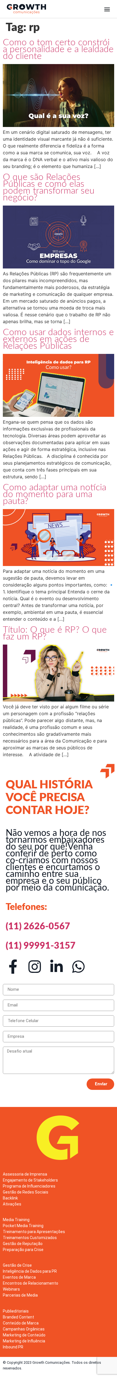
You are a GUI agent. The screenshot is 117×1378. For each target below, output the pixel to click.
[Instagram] (35, 966)
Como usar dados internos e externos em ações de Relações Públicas (58, 339)
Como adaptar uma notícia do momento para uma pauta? (54, 494)
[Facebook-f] (13, 966)
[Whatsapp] (78, 966)
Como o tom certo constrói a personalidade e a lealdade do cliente (58, 49)
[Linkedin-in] (56, 966)
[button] (107, 9)
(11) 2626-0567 (38, 926)
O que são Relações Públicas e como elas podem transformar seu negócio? (49, 187)
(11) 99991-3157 (41, 945)
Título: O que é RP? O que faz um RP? (55, 633)
